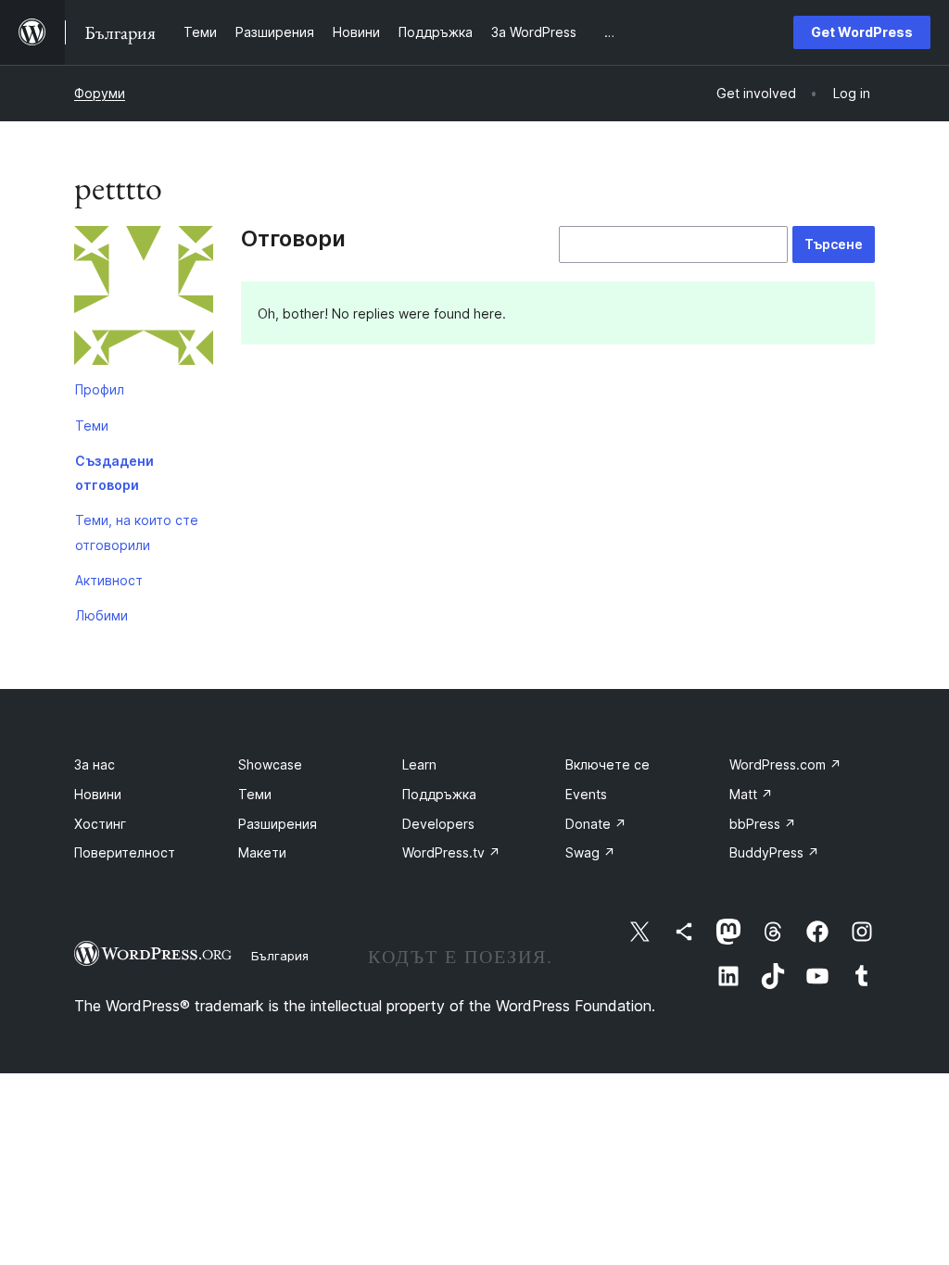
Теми (91, 425)
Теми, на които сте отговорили (136, 532)
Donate (595, 824)
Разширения (277, 824)
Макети (262, 852)
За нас (94, 764)
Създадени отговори (114, 473)
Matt (751, 794)
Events (586, 794)
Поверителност (124, 852)
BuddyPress (774, 852)
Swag (590, 852)
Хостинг (100, 824)
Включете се (607, 764)
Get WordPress (862, 32)
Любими (101, 615)
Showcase (270, 764)
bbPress (762, 824)
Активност (109, 580)
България (280, 955)
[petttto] (143, 299)
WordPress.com (785, 764)
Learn (419, 764)
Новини (97, 794)
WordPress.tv (451, 852)
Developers (438, 824)
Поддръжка (439, 794)
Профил (99, 389)
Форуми (99, 93)
